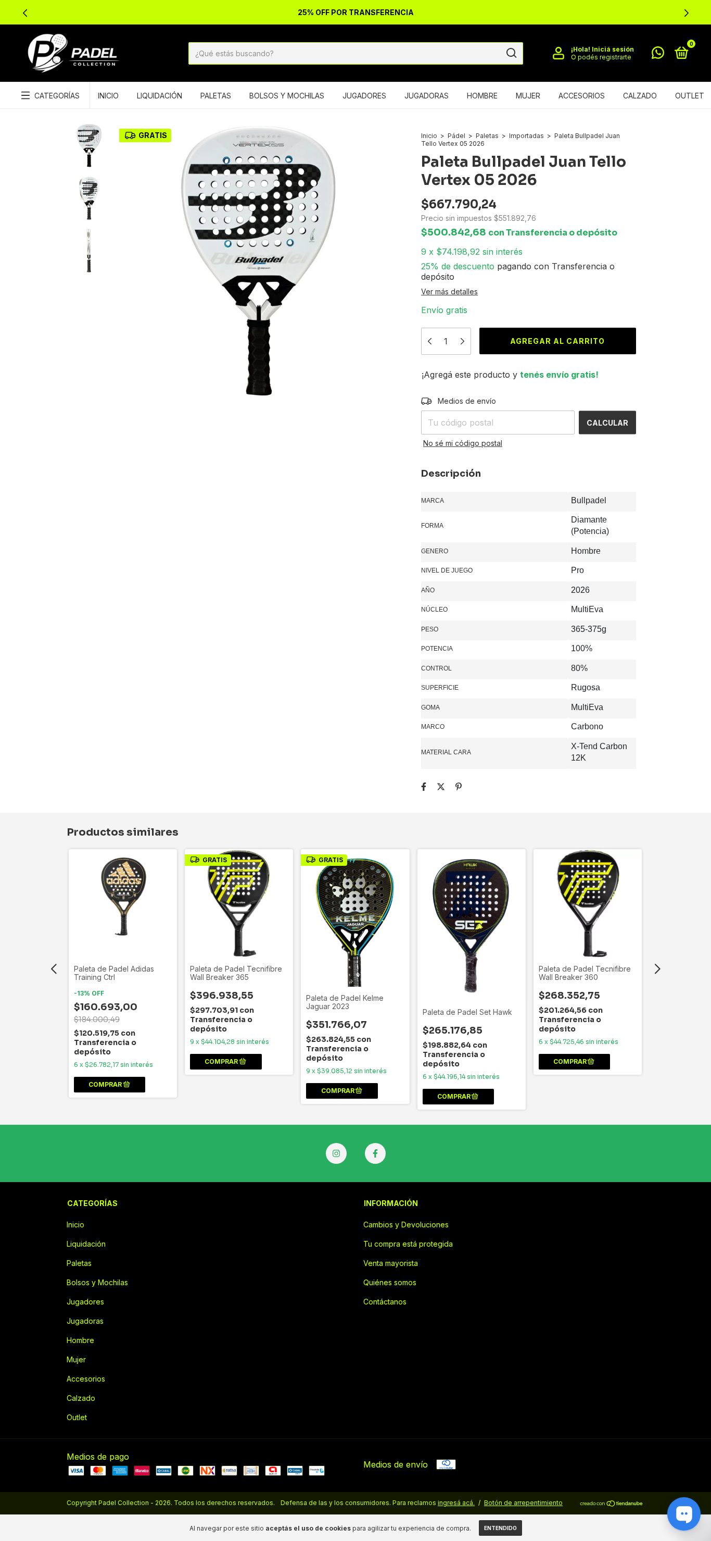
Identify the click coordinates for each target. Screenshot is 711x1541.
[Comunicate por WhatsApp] (657, 54)
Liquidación (159, 95)
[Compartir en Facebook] (423, 786)
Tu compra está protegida (408, 1243)
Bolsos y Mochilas (286, 95)
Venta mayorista (390, 1263)
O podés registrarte (601, 57)
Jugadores (364, 95)
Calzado (640, 95)
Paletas (215, 95)
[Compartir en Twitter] (441, 786)
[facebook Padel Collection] (375, 1153)
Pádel (456, 136)
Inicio (108, 95)
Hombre (482, 95)
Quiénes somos (389, 1282)
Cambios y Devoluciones (406, 1224)
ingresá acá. (456, 1503)
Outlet (689, 95)
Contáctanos (385, 1301)
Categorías (57, 95)
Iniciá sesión (613, 49)
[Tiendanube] (611, 1504)
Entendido (500, 1528)
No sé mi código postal (462, 443)
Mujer (528, 95)
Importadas (526, 136)
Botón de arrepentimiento (523, 1503)
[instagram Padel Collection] (336, 1153)
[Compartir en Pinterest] (458, 786)
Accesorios (581, 95)
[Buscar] (510, 53)
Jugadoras (426, 95)
